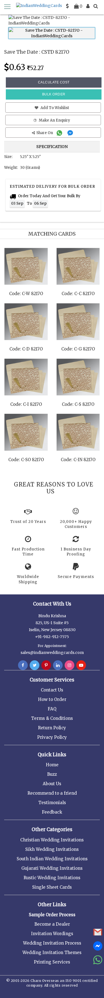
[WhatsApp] (60, 132)
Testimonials (52, 802)
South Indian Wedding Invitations (52, 858)
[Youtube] (81, 665)
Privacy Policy (52, 737)
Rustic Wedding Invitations (52, 877)
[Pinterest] (46, 665)
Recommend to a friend (52, 793)
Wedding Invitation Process (52, 943)
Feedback (52, 812)
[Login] (88, 6)
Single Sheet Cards (52, 887)
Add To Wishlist (54, 107)
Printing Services (52, 962)
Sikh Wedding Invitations (52, 849)
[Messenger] (70, 132)
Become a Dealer (52, 924)
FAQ (52, 709)
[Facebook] (22, 665)
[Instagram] (69, 665)
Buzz (52, 774)
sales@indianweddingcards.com (52, 652)
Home (52, 764)
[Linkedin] (57, 665)
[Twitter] (34, 665)
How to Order (52, 699)
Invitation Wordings (52, 933)
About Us (52, 783)
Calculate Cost (54, 82)
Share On (45, 132)
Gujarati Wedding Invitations (52, 868)
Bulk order (53, 94)
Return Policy (52, 727)
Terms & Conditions (52, 718)
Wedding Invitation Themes (52, 952)
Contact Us (52, 690)
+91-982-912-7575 (52, 636)
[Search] (96, 6)
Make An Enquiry (54, 120)
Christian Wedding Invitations (52, 840)
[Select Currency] (67, 6)
